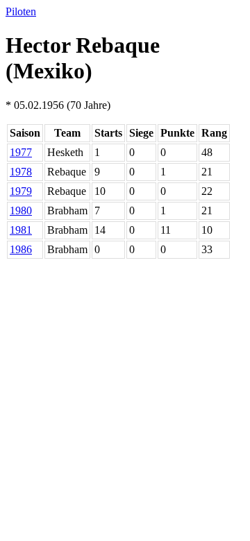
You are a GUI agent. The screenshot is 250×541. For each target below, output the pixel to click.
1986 (21, 249)
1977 (21, 152)
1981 (21, 230)
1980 (21, 210)
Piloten (21, 11)
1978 (21, 172)
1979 (21, 191)
